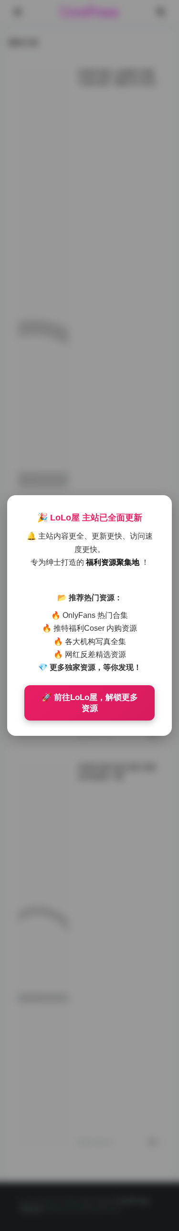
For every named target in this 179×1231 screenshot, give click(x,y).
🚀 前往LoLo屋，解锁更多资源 (90, 703)
